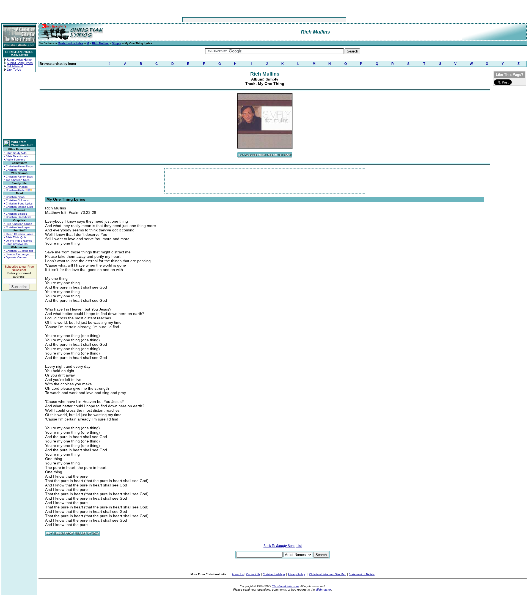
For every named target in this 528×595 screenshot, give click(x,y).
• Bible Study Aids (15, 152)
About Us (238, 574)
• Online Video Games (18, 240)
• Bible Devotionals (16, 156)
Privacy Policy (296, 574)
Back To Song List (282, 546)
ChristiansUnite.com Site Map (327, 574)
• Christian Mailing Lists (18, 206)
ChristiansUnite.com (285, 586)
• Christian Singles (15, 213)
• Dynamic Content (16, 257)
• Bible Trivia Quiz (15, 237)
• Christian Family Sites (18, 176)
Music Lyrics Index (70, 43)
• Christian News (14, 196)
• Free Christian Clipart (18, 223)
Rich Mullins (100, 43)
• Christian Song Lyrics (18, 203)
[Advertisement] (247, 20)
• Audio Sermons (14, 159)
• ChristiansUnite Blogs (18, 166)
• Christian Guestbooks (18, 250)
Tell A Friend (15, 66)
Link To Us (14, 69)
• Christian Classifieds (17, 216)
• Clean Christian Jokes (18, 234)
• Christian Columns (16, 200)
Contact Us (253, 574)
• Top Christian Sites (16, 179)
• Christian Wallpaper (17, 227)
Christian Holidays (274, 574)
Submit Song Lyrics (20, 63)
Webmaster (323, 589)
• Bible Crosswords (16, 243)
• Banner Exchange (16, 254)
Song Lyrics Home (19, 59)
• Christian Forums (15, 169)
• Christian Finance (16, 186)
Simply (116, 43)
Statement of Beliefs (362, 574)
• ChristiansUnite (18, 190)
